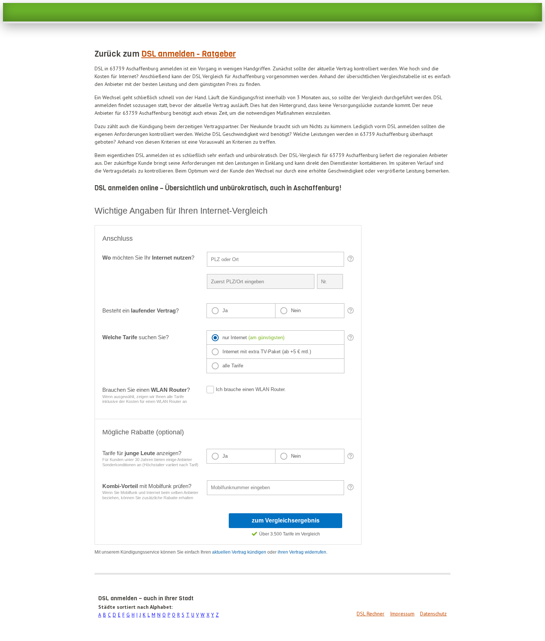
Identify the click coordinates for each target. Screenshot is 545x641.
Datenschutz (433, 613)
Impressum (402, 613)
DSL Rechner (370, 613)
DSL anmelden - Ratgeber (188, 54)
